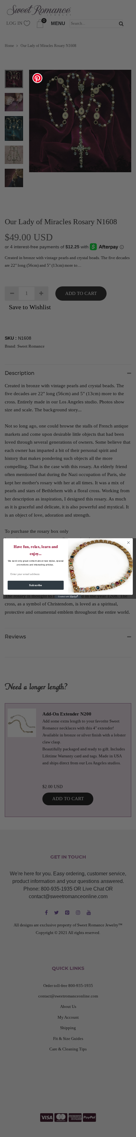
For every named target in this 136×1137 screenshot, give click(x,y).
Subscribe (35, 585)
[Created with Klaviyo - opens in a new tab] (68, 597)
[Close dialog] (128, 542)
